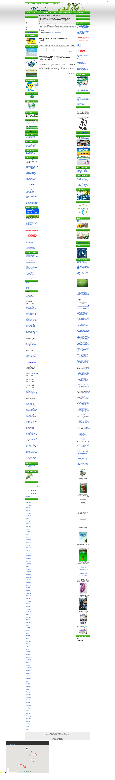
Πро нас (34, 12)
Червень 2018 (28, 657)
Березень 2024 (28, 547)
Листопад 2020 (28, 611)
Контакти (33, 3)
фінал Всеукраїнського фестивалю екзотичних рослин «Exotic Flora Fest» (31, 423)
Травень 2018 (28, 659)
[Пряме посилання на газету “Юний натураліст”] (83, 624)
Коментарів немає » (58, 32)
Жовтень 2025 (28, 516)
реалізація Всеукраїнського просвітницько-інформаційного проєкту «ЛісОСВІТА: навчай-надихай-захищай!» (32, 346)
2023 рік (27, 286)
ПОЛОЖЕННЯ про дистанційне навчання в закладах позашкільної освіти (83, 388)
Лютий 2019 (28, 644)
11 (28, 490)
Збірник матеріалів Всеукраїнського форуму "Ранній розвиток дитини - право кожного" (83, 318)
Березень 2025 (28, 528)
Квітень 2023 (28, 564)
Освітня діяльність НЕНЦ (83, 15)
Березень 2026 (28, 508)
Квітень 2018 (28, 660)
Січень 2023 (28, 569)
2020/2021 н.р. (79, 45)
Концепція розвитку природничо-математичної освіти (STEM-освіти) (31, 243)
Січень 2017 (28, 684)
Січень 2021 (28, 608)
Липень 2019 (28, 636)
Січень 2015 (28, 723)
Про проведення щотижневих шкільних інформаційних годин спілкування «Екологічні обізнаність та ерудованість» (83, 431)
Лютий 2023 (28, 568)
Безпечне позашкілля (81, 104)
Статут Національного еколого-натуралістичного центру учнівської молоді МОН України (32, 188)
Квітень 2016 (28, 699)
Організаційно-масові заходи (65, 12)
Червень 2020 (28, 619)
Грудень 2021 (28, 590)
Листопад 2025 (28, 515)
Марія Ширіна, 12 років (81, 178)
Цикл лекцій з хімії (80, 103)
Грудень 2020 (28, 609)
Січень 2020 (28, 627)
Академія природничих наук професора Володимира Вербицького (82, 96)
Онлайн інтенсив (29, 339)
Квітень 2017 (28, 680)
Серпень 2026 (28, 500)
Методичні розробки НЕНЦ (83, 573)
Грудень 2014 (28, 724)
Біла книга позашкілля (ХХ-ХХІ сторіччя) (83, 467)
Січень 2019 (28, 646)
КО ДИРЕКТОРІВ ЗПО (32, 131)
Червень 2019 (28, 638)
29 (35, 493)
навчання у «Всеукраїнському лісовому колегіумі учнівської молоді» (31, 410)
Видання (39, 12)
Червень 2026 (28, 504)
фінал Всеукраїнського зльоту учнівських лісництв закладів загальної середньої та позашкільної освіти (32, 416)
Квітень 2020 (28, 622)
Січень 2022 (28, 588)
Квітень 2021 (28, 603)
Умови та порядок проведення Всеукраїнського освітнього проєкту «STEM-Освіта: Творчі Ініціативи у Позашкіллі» (31, 358)
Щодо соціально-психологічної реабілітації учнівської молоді (84, 370)
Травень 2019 (28, 640)
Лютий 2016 (28, 702)
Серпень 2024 (28, 539)
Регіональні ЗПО (46, 3)
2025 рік (27, 288)
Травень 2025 (28, 524)
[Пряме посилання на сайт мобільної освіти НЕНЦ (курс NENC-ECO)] (83, 130)
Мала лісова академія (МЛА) (31, 468)
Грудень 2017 (28, 667)
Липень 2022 (28, 579)
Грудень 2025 (28, 513)
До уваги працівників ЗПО (83, 242)
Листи (51, 12)
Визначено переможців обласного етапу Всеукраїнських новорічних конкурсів (55, 19)
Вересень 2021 (28, 595)
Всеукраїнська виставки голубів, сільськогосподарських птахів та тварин (32, 378)
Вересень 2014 (28, 729)
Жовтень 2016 (28, 689)
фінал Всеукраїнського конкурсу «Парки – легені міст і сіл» (32, 438)
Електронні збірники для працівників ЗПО (83, 570)
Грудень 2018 (28, 648)
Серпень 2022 (28, 577)
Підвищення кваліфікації (79, 12)
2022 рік (27, 284)
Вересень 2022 (28, 576)
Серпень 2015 (28, 711)
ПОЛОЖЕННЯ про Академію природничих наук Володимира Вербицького (83, 99)
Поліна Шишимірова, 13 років (82, 186)
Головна (27, 3)
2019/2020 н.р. (79, 44)
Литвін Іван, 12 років (80, 183)
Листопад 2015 (28, 707)
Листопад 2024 (28, 534)
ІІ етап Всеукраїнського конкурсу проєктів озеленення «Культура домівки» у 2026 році (32, 459)
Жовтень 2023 (28, 555)
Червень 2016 (28, 696)
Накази (55, 12)
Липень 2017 (28, 675)
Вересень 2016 (28, 691)
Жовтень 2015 (28, 708)
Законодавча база (55, 3)
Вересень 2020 (28, 614)
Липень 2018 (28, 656)
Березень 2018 (28, 662)
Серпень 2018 (28, 654)
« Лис (27, 496)
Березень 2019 (28, 643)
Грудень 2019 (28, 628)
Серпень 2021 (28, 596)
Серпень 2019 (28, 635)
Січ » (29, 496)
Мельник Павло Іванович (81, 172)
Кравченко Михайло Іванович (82, 171)
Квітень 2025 (28, 526)
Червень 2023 (28, 561)
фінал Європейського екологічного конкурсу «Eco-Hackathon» (31, 384)
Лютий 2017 (28, 683)
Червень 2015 (28, 715)
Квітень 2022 (28, 584)
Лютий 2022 (28, 587)
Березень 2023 (28, 566)
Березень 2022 (28, 585)
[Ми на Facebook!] (72, 4)
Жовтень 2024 (28, 536)
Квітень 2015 (28, 718)
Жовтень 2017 (28, 670)
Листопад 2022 (28, 572)
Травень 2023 (28, 563)
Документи (45, 12)
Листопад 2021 (28, 592)
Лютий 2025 (28, 529)
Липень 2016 (28, 694)
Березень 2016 (28, 700)
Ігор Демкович (60, 739)
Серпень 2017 (28, 673)
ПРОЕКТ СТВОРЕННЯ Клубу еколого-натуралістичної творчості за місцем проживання (83, 455)
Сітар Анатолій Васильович (82, 170)
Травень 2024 (28, 544)
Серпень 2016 (28, 692)
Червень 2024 (28, 542)
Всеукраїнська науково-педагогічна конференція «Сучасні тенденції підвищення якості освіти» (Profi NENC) (32, 298)
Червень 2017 (28, 676)
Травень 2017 (28, 678)
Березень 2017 (28, 681)
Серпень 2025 (28, 520)
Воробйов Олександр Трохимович (83, 169)
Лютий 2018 (28, 664)
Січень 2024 (28, 550)
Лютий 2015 (28, 721)
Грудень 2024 (28, 532)
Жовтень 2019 (28, 632)
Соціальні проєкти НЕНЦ (83, 132)
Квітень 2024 (28, 545)
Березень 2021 (28, 604)
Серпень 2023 (28, 558)
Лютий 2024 (28, 548)
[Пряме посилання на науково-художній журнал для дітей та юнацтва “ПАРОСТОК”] (83, 609)
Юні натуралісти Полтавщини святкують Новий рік (55, 39)
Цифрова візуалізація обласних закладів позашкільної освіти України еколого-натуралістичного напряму (83, 323)
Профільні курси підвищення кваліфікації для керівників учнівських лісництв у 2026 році (31, 319)
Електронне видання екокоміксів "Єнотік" (83, 627)
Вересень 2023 (28, 556)
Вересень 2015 (28, 710)
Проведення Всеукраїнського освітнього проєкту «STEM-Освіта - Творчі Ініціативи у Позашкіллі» (31, 353)
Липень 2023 (28, 560)
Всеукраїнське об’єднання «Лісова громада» (31, 466)
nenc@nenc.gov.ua (58, 738)
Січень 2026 (28, 512)
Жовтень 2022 (28, 574)
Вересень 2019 (28, 633)
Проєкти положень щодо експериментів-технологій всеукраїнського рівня (31, 248)
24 (26, 493)
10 (26, 490)
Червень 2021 (28, 600)
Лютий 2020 (28, 625)
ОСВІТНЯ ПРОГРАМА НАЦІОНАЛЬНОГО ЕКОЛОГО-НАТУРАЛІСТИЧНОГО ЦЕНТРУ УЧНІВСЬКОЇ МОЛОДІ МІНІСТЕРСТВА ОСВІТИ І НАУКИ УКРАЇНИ (32, 194)
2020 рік (27, 282)
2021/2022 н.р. (79, 46)
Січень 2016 (28, 703)
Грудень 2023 (28, 552)
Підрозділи (39, 3)
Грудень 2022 (28, 571)
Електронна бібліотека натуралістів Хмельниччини (83, 576)
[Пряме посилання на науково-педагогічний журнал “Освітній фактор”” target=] (83, 593)
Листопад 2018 (28, 649)
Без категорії (51, 32)
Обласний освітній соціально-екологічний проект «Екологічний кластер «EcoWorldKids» (83, 450)
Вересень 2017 (28, 672)
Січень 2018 (28, 665)
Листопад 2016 (28, 688)
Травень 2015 (28, 716)
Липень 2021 (28, 598)
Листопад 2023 (28, 553)
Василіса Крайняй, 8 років (82, 177)
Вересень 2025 (28, 518)
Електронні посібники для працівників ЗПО (83, 566)
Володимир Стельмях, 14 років (82, 185)
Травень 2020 (28, 620)
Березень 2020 (28, 624)
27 (31, 493)
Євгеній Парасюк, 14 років (82, 179)
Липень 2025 (28, 521)
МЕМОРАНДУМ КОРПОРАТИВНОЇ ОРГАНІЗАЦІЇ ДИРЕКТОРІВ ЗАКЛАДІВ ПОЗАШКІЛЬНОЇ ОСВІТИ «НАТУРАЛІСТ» (31, 145)
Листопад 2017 (28, 668)
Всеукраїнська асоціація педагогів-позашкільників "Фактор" (30, 137)
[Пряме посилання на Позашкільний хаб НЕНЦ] (32, 129)
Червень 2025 (28, 523)
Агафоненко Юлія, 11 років (82, 184)
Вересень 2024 (28, 537)
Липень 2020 (28, 617)
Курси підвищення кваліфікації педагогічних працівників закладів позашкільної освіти (32, 326)
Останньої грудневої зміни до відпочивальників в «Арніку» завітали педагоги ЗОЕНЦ (54, 57)
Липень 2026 (28, 502)
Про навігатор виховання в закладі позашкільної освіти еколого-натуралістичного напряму (83, 444)
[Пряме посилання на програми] (83, 492)
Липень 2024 (28, 540)
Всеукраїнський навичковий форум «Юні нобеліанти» (31, 373)
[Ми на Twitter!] (75, 4)
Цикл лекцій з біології (81, 101)
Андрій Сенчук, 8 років (81, 181)
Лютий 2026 (28, 510)
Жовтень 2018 (28, 651)
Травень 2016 (28, 697)
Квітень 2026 (28, 507)
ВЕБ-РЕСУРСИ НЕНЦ (32, 32)
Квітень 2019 (28, 641)
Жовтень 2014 (28, 727)
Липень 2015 (28, 713)
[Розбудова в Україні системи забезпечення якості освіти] (83, 306)
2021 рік (27, 283)
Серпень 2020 (28, 616)
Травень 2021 (28, 601)
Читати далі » (72, 34)
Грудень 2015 (28, 705)
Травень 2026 (28, 505)
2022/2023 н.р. (79, 48)
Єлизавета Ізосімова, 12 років (82, 180)
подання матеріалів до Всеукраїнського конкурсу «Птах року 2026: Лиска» (32, 445)
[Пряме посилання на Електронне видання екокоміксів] (83, 633)
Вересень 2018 (28, 652)
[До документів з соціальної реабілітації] (83, 216)
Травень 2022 (28, 582)
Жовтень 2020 (28, 612)
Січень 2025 (28, 531)
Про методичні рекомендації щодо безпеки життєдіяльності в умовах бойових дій (83, 394)
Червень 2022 (28, 580)
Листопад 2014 (28, 726)
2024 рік (27, 287)
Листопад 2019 (28, 630)
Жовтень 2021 (28, 593)
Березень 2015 (28, 719)
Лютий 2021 (28, 606)
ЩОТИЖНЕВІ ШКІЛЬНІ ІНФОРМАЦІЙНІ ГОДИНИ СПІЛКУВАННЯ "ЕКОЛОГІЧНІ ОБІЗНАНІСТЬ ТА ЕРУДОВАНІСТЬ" (83, 437)
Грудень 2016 (28, 686)
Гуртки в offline (79, 20)
